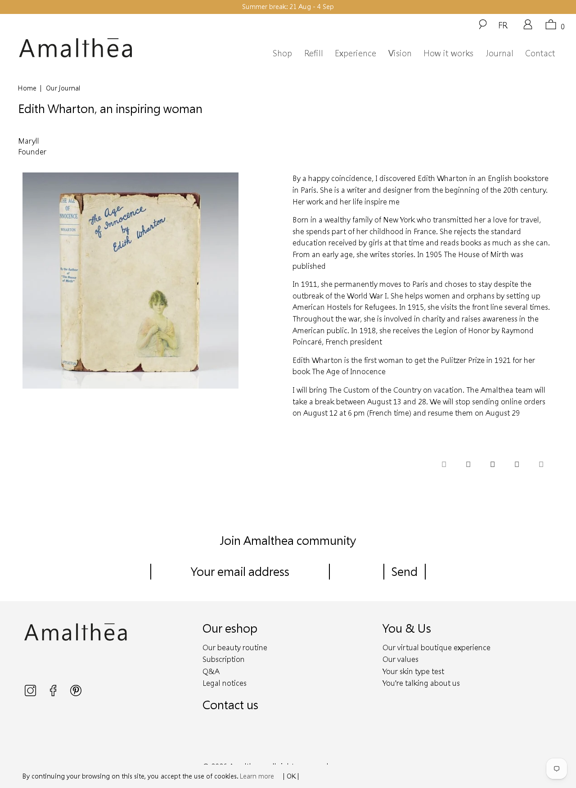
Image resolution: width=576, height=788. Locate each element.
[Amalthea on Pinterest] (75, 693)
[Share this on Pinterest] (492, 465)
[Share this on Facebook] (468, 465)
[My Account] (528, 27)
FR (503, 24)
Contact (540, 53)
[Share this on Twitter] (444, 465)
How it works (448, 53)
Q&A (211, 671)
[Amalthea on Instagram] (31, 693)
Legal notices (224, 683)
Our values (400, 659)
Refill (313, 53)
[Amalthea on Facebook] (54, 693)
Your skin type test (413, 671)
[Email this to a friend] (541, 465)
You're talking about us (421, 683)
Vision (400, 53)
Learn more (257, 776)
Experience (355, 53)
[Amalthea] (89, 47)
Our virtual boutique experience (436, 647)
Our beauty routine (234, 647)
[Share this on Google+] (516, 465)
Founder (32, 151)
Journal (499, 53)
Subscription (223, 659)
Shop (282, 53)
